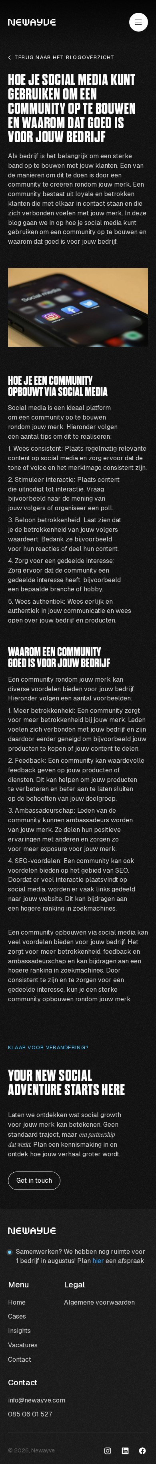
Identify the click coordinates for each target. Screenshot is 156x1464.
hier (98, 1261)
